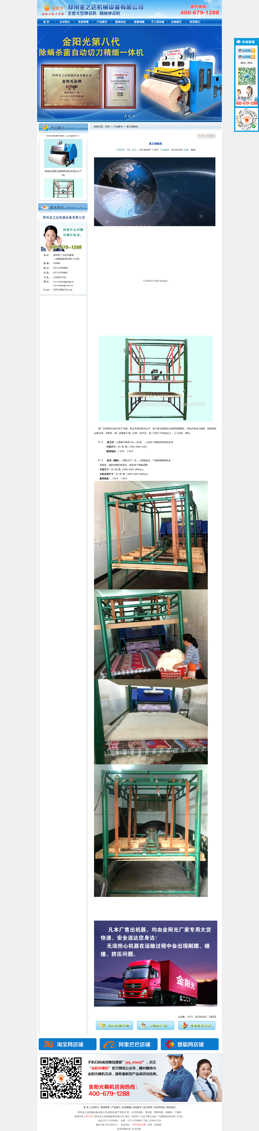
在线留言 (176, 21)
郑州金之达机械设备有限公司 (109, 1116)
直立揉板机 (63, 178)
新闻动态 (120, 21)
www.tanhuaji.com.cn (63, 285)
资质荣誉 (83, 21)
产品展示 (102, 21)
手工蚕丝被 (157, 21)
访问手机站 (159, 1107)
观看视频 (139, 21)
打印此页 (200, 1016)
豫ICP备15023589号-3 (107, 1124)
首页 (107, 126)
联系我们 (195, 21)
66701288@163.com (62, 289)
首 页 (46, 21)
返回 (212, 1016)
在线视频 (126, 1107)
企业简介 (65, 21)
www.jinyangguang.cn (63, 281)
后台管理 (147, 1107)
